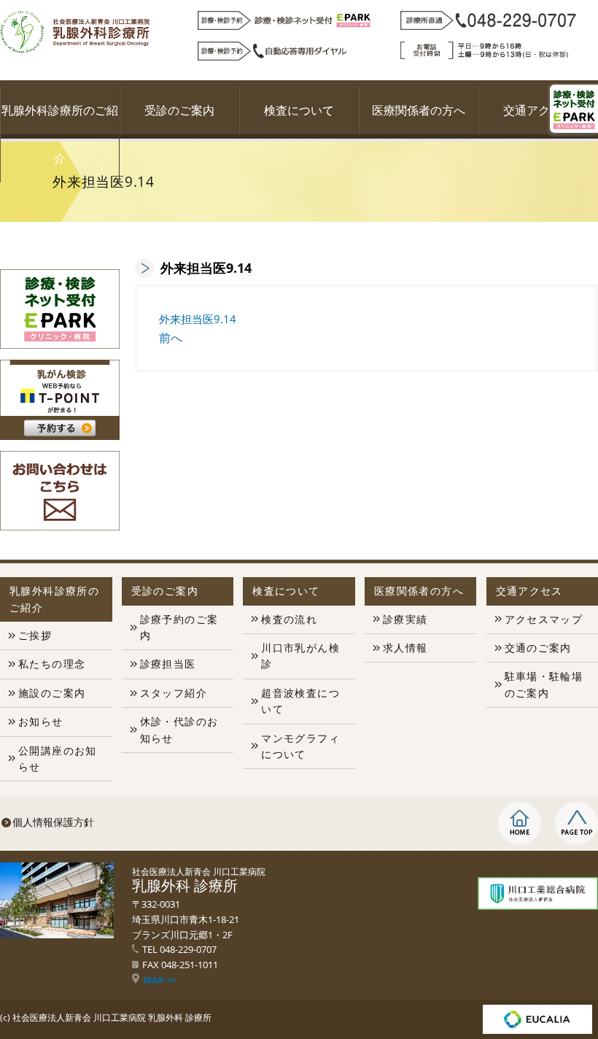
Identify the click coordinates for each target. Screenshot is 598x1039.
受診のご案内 (179, 110)
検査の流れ (289, 619)
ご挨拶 (35, 635)
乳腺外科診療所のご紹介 (59, 134)
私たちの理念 (51, 664)
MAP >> (159, 979)
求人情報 (405, 647)
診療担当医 (168, 664)
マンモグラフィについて (300, 746)
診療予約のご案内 (179, 627)
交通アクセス (538, 110)
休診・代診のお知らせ (179, 729)
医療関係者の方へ (418, 110)
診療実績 (405, 619)
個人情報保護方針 (53, 822)
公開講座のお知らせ (57, 758)
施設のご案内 (51, 693)
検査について (299, 110)
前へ (170, 338)
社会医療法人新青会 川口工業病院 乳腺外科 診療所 (111, 1017)
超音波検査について (300, 701)
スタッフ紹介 (173, 693)
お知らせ (40, 721)
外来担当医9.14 (197, 319)
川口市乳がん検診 (300, 656)
